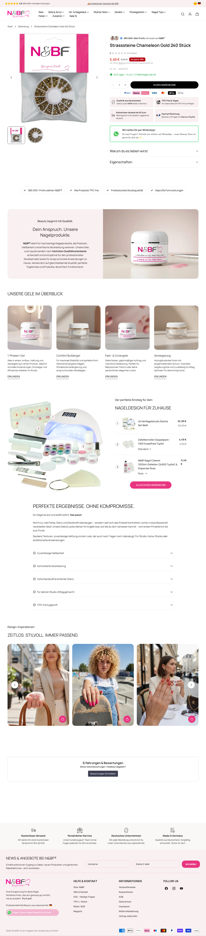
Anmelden (190, 864)
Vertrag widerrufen (128, 916)
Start (10, 26)
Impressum (124, 906)
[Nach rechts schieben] (97, 77)
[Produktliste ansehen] (62, 719)
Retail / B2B (79, 906)
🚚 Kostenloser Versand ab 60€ (103, 3)
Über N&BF (78, 887)
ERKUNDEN (14, 376)
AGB (121, 896)
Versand (121, 63)
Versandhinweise (127, 887)
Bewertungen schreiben (103, 773)
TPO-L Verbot (80, 901)
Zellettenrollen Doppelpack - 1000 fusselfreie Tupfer (154, 441)
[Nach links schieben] (11, 77)
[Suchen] (183, 14)
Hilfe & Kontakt (80, 892)
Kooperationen (126, 892)
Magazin (77, 911)
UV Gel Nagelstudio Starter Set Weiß (153, 423)
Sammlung (23, 26)
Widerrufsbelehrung (128, 911)
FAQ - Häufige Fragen (84, 896)
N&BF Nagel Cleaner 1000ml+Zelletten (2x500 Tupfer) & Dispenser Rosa (157, 464)
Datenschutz (125, 901)
